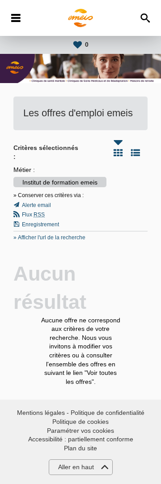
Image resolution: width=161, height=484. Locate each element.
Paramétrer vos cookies (80, 430)
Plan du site (80, 448)
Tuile (118, 152)
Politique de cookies (80, 421)
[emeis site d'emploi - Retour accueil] (81, 18)
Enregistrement (40, 224)
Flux (33, 214)
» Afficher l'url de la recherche (49, 237)
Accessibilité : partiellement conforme (80, 439)
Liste (135, 152)
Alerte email (36, 205)
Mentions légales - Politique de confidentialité (80, 412)
